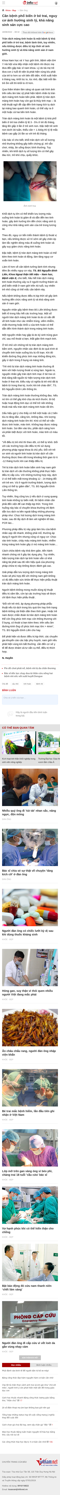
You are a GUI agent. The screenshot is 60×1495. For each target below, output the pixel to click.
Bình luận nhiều (43, 1365)
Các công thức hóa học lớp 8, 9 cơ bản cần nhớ (24, 1441)
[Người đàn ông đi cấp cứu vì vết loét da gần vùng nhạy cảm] (30, 1320)
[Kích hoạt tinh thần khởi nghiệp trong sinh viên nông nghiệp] (19, 742)
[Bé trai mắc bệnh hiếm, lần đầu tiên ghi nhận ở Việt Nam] (30, 1087)
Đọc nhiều (16, 1365)
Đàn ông (24, 10)
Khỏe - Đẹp (11, 10)
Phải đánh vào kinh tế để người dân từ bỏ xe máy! (25, 1370)
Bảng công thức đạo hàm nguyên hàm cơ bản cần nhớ (27, 1377)
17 (20, 1400)
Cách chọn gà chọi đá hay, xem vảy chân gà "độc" (25, 1424)
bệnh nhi (39, 684)
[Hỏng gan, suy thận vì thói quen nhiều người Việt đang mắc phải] (30, 967)
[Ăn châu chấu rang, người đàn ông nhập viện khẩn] (30, 1027)
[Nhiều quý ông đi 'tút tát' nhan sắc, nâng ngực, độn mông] (30, 787)
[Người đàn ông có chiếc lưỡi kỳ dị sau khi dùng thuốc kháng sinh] (30, 907)
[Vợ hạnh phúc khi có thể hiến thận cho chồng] (30, 1205)
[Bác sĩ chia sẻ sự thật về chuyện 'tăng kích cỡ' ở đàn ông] (30, 847)
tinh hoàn (27, 684)
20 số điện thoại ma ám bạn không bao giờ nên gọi (26, 1407)
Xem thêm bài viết (30, 1358)
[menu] (3, 3)
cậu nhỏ (15, 684)
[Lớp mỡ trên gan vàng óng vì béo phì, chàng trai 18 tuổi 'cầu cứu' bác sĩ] (30, 1148)
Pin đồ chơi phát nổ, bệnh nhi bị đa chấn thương (30, 668)
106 (51, 1441)
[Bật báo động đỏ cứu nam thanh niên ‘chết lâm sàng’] (30, 1262)
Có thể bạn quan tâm (18, 727)
